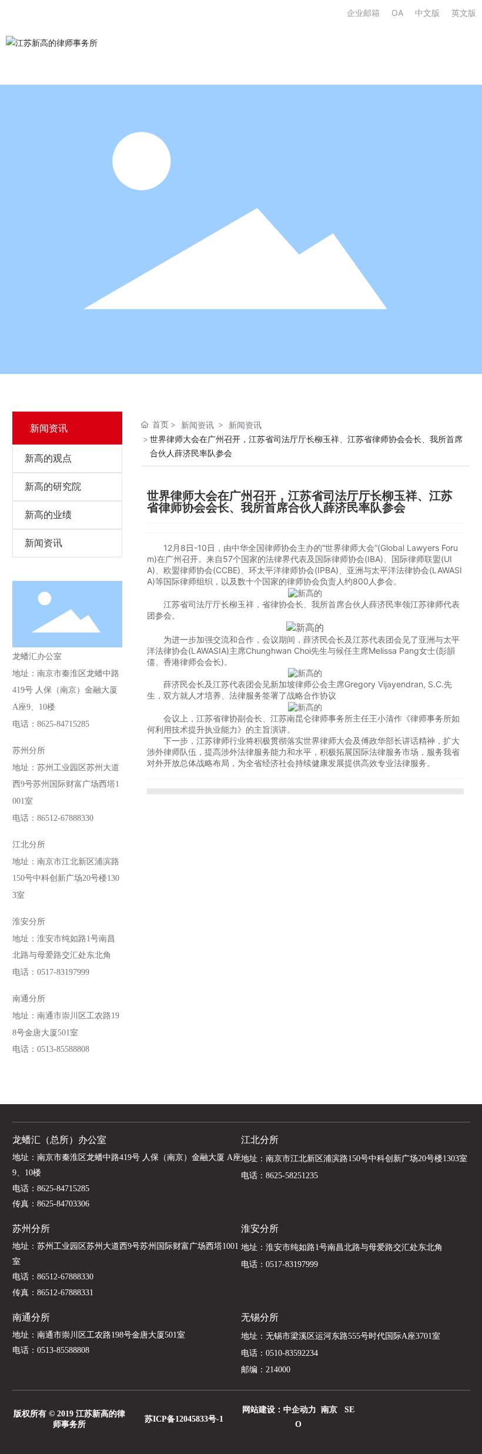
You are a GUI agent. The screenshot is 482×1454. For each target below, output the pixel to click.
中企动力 (299, 1409)
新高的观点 (48, 458)
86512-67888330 (65, 818)
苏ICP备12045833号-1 (184, 1419)
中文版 (427, 13)
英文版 (463, 13)
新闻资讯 (43, 543)
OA (397, 13)
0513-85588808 (63, 1049)
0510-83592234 (292, 1353)
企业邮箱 (369, 13)
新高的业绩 (48, 515)
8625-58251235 (292, 1175)
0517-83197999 (63, 972)
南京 (329, 1409)
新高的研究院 (53, 487)
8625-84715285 (63, 724)
